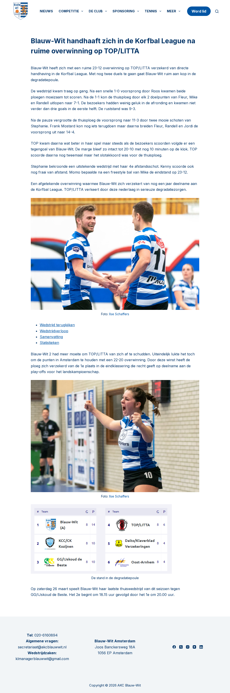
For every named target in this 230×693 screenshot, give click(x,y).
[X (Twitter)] (181, 647)
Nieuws (46, 11)
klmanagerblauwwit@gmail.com (42, 658)
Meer (171, 11)
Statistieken (49, 342)
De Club (96, 11)
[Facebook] (174, 647)
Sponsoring (124, 11)
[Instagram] (187, 647)
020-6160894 (46, 635)
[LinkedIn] (201, 647)
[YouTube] (194, 647)
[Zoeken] (217, 11)
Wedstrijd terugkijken (57, 325)
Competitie (69, 11)
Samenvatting (51, 337)
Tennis (151, 11)
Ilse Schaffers (119, 314)
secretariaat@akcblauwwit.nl (42, 647)
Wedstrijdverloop (54, 331)
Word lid (199, 11)
